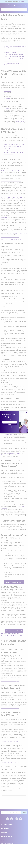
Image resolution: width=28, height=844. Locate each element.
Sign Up (9, 424)
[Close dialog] (26, 412)
